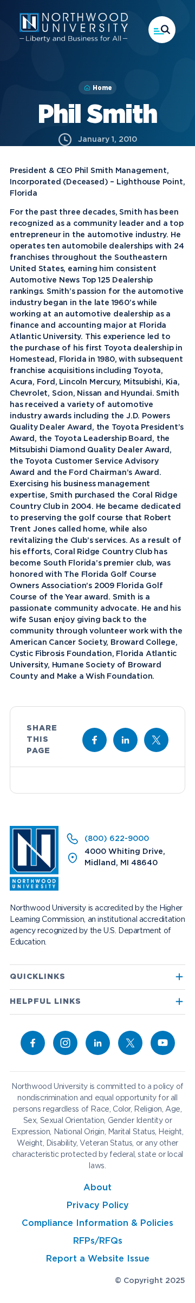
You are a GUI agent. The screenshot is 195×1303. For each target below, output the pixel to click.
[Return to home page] (34, 888)
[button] (162, 29)
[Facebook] (33, 1043)
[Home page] (74, 40)
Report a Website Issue (98, 1259)
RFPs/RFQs (97, 1241)
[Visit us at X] (156, 740)
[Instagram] (65, 1043)
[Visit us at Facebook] (94, 740)
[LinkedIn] (98, 1043)
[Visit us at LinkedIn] (125, 740)
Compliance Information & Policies (97, 1223)
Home (102, 88)
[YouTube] (163, 1043)
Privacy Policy (98, 1206)
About (97, 1188)
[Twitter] (130, 1043)
